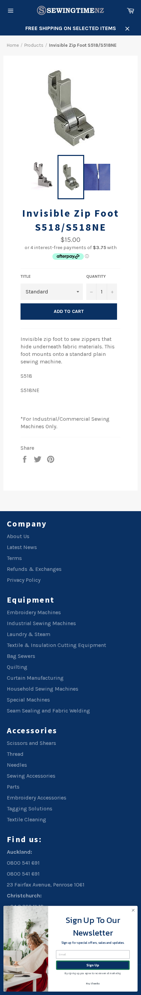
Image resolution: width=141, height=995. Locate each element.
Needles (17, 765)
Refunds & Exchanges (34, 569)
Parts (13, 786)
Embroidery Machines (34, 612)
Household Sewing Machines (42, 689)
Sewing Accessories (31, 776)
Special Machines (28, 699)
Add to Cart (69, 311)
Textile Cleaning (26, 819)
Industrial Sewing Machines (41, 623)
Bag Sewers (21, 656)
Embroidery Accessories (36, 797)
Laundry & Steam (28, 634)
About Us (18, 536)
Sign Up (93, 965)
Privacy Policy (23, 580)
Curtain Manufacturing (35, 678)
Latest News (22, 547)
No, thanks (93, 983)
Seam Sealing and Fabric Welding (48, 710)
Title (26, 276)
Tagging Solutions (29, 808)
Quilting (17, 667)
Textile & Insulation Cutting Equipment (56, 645)
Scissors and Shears (31, 743)
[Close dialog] (133, 910)
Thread (15, 754)
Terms (14, 558)
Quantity (96, 276)
